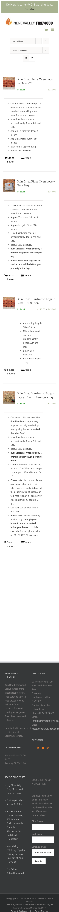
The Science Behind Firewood (15, 871)
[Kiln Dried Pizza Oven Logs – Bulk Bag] (9, 185)
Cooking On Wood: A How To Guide (16, 802)
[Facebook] (33, 748)
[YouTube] (43, 748)
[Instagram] (48, 748)
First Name (37, 821)
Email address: (39, 846)
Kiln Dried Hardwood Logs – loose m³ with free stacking (36, 395)
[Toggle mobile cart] (46, 29)
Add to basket (10, 159)
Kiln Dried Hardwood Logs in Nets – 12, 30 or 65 (36, 301)
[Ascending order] (46, 41)
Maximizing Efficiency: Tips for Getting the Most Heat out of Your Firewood (16, 854)
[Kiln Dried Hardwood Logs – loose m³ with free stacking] (9, 397)
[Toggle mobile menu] (52, 29)
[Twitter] (38, 748)
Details (27, 157)
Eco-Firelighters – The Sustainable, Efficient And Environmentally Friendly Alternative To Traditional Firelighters (15, 825)
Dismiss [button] (29, 9)
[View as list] (32, 58)
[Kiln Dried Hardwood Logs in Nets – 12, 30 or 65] (9, 303)
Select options (11, 371)
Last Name (37, 833)
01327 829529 (46, 712)
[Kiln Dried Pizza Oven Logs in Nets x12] (9, 83)
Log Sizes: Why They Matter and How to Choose (15, 789)
